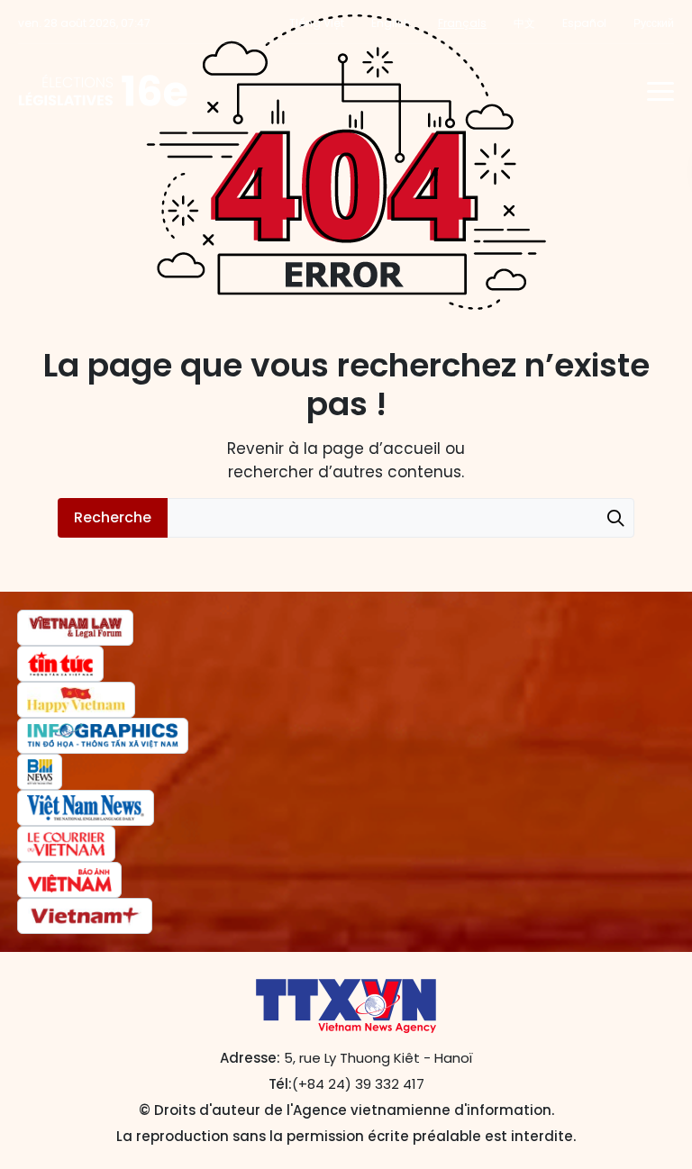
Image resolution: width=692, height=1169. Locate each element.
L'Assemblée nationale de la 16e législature (103, 91)
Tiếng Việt (316, 23)
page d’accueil (382, 448)
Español (584, 23)
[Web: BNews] (39, 772)
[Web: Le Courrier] (66, 844)
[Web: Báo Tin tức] (60, 664)
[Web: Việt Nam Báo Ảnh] (69, 880)
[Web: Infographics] (102, 736)
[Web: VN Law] (75, 628)
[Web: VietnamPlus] (84, 916)
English (391, 23)
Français (462, 23)
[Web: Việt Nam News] (85, 808)
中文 (524, 23)
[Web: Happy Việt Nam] (76, 700)
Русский (653, 23)
